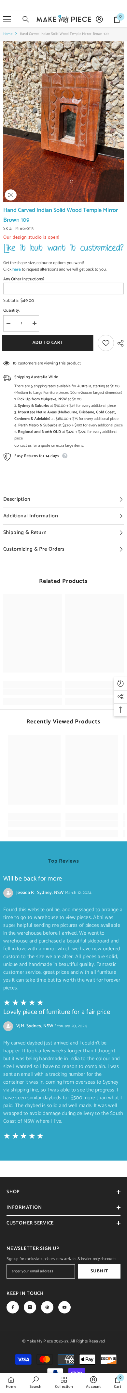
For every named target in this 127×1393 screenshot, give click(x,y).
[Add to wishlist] (106, 343)
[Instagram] (30, 1307)
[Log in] (99, 19)
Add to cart (47, 343)
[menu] (7, 19)
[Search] (26, 19)
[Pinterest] (47, 1307)
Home (7, 34)
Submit (99, 1271)
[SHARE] (119, 343)
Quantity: (11, 310)
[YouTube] (64, 1307)
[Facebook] (13, 1307)
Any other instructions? (23, 279)
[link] (32, 692)
